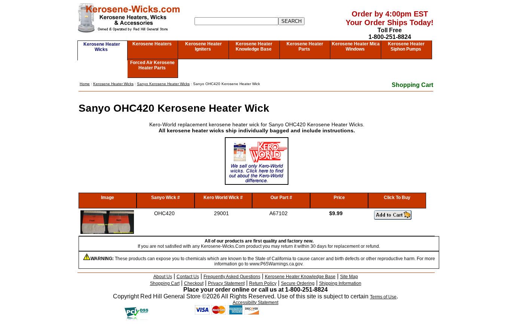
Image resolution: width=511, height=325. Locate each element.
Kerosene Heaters (152, 43)
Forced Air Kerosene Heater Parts (152, 65)
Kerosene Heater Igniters (203, 46)
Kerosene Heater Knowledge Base (254, 46)
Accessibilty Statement (255, 302)
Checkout (194, 283)
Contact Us (188, 276)
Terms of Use (383, 297)
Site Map (349, 276)
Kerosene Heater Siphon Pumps (406, 46)
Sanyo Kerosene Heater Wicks (163, 84)
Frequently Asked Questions (232, 276)
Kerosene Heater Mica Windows (356, 46)
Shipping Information (340, 283)
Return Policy (262, 283)
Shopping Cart (412, 85)
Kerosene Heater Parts (305, 46)
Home (85, 84)
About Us (162, 276)
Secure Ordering (298, 283)
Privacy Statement (226, 283)
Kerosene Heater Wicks (101, 47)
